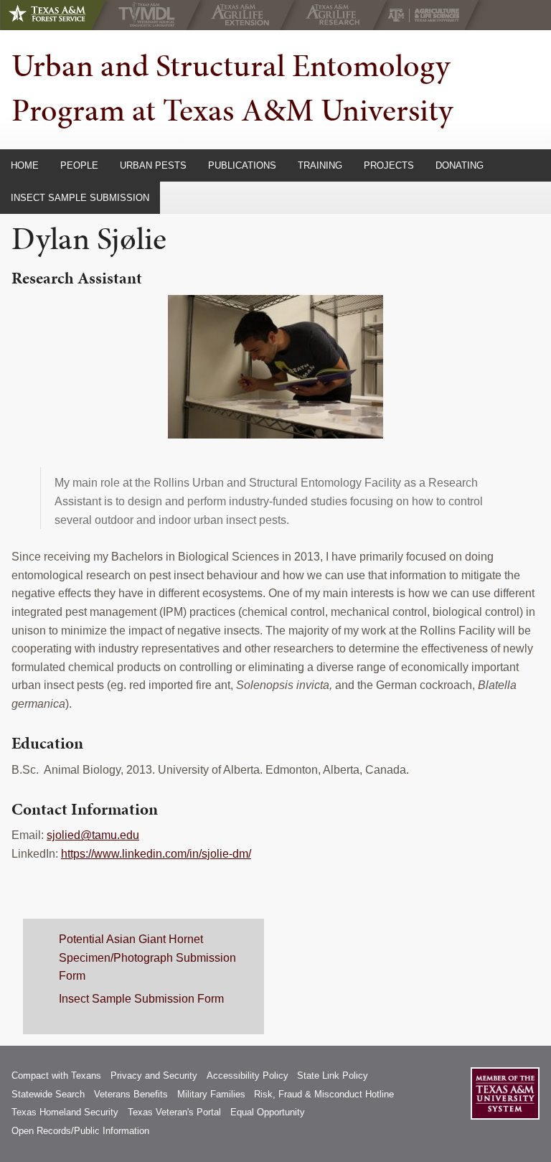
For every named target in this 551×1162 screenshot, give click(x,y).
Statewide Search (48, 1094)
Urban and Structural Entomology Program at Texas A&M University (232, 88)
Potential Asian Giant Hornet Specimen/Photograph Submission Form (147, 957)
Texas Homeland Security (64, 1112)
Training (320, 165)
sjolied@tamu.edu (93, 835)
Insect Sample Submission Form (141, 999)
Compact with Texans (56, 1075)
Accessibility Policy (247, 1075)
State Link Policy (332, 1075)
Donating (459, 165)
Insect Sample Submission (80, 197)
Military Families (211, 1094)
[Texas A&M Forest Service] (59, 15)
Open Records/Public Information (80, 1130)
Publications (242, 165)
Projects (389, 165)
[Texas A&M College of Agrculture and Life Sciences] (428, 15)
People (79, 165)
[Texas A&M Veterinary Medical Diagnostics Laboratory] (149, 15)
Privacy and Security (153, 1075)
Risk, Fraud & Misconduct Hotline (324, 1094)
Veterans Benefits (131, 1094)
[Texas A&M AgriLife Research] (336, 15)
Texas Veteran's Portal (174, 1112)
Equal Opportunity (267, 1112)
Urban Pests (153, 165)
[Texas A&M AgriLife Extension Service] (243, 15)
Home (25, 165)
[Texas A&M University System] (505, 1093)
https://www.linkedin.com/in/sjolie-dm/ (156, 854)
